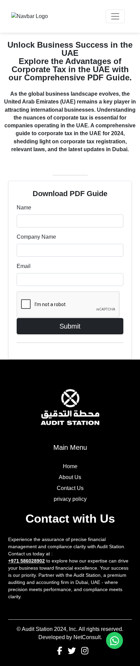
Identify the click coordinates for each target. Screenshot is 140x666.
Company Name (36, 237)
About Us (70, 477)
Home (70, 466)
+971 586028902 (26, 561)
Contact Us (70, 488)
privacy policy (70, 499)
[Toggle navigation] (115, 16)
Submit (70, 326)
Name (24, 207)
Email (24, 266)
